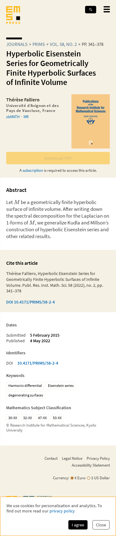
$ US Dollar (100, 478)
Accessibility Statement (91, 465)
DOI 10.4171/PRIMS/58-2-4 (30, 302)
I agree (78, 525)
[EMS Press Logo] (13, 15)
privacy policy (62, 511)
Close (101, 525)
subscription (33, 170)
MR (26, 116)
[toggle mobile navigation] (107, 9)
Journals (17, 44)
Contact (51, 458)
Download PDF (58, 158)
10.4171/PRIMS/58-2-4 (37, 363)
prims (38, 44)
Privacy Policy (98, 458)
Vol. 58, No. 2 (63, 44)
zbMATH (12, 116)
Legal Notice (72, 458)
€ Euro (80, 478)
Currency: (61, 478)
